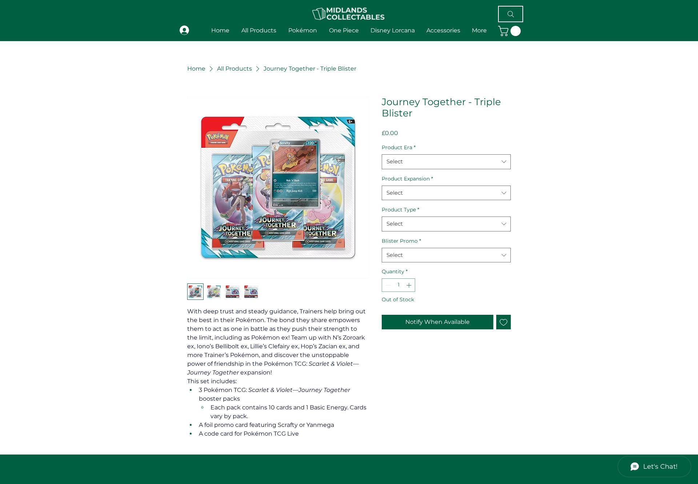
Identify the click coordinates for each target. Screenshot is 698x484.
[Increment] (409, 285)
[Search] (510, 14)
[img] (348, 21)
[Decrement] (387, 285)
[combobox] (446, 161)
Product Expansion (407, 178)
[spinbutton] (398, 285)
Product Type (400, 209)
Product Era (399, 147)
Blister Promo (401, 241)
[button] (479, 30)
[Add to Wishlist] (503, 322)
